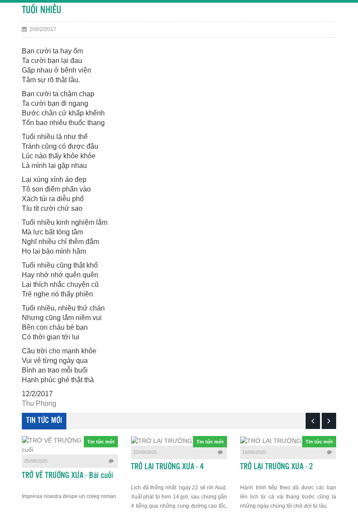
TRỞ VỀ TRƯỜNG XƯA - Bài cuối (67, 476)
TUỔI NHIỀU (41, 10)
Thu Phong (39, 403)
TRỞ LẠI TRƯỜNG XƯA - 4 (167, 467)
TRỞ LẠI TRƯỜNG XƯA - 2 (276, 467)
